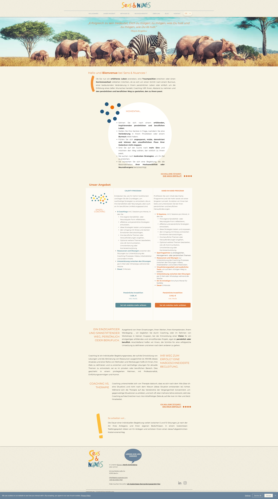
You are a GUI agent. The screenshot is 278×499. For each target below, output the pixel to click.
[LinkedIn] (180, 483)
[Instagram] (185, 483)
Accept (268, 495)
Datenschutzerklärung (105, 491)
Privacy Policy (86, 495)
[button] (109, 13)
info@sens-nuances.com (118, 478)
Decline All (257, 495)
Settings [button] (248, 495)
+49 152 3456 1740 (115, 480)
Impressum (90, 491)
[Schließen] (275, 495)
